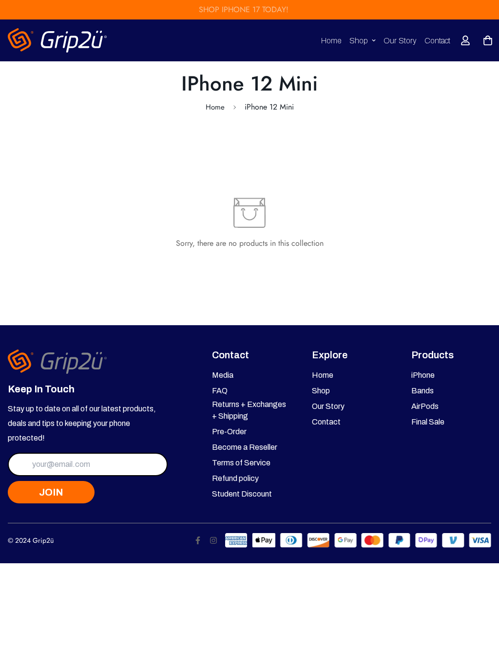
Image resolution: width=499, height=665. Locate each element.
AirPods (425, 406)
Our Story (400, 41)
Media (222, 375)
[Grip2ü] (58, 40)
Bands (422, 391)
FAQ (220, 391)
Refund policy (235, 478)
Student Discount (242, 494)
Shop (358, 41)
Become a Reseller (244, 447)
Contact (437, 41)
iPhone (423, 375)
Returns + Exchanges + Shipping (249, 410)
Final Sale (427, 422)
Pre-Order (229, 431)
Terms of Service (241, 463)
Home (331, 41)
